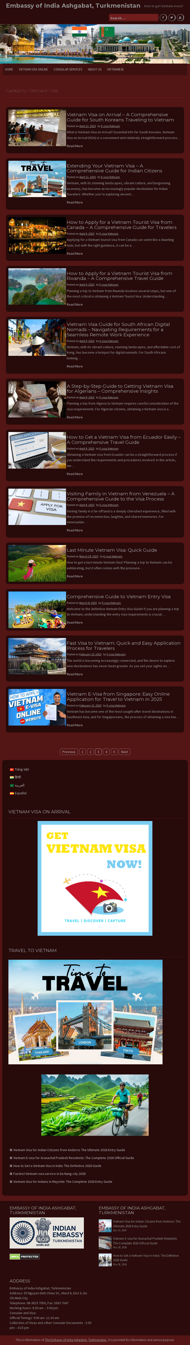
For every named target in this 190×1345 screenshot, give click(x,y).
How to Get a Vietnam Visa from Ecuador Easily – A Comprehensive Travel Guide (124, 439)
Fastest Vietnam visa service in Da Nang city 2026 (49, 1173)
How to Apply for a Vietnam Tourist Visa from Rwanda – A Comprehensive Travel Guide (119, 276)
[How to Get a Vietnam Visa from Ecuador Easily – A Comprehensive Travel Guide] (37, 450)
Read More (75, 146)
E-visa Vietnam (110, 126)
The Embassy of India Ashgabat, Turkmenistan (75, 1340)
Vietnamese (115, 69)
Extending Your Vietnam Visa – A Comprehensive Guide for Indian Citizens (114, 168)
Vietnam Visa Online (33, 69)
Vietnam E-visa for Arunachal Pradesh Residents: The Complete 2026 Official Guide (73, 1158)
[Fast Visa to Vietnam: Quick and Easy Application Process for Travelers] (37, 656)
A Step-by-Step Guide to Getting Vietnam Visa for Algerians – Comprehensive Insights (120, 388)
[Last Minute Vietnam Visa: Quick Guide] (37, 563)
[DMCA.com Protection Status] (25, 1256)
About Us (94, 69)
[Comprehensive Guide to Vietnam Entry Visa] (37, 609)
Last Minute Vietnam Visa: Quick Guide (112, 550)
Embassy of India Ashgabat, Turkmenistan (73, 5)
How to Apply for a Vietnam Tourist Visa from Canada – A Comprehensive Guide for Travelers (122, 224)
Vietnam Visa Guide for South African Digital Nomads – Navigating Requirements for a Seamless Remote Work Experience (118, 329)
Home (9, 69)
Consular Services (68, 69)
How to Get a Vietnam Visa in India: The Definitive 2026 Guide (57, 1165)
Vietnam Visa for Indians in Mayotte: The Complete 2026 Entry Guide (62, 1181)
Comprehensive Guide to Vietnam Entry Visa (119, 596)
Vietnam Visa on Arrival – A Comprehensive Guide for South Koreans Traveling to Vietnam (120, 117)
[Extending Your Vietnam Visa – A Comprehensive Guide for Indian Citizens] (37, 178)
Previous (68, 752)
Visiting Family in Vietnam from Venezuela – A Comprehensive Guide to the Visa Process (121, 496)
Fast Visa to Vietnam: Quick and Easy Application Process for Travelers (124, 645)
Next (124, 752)
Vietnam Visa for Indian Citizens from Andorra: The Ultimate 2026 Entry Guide (69, 1150)
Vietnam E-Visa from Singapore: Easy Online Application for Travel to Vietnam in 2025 (118, 696)
